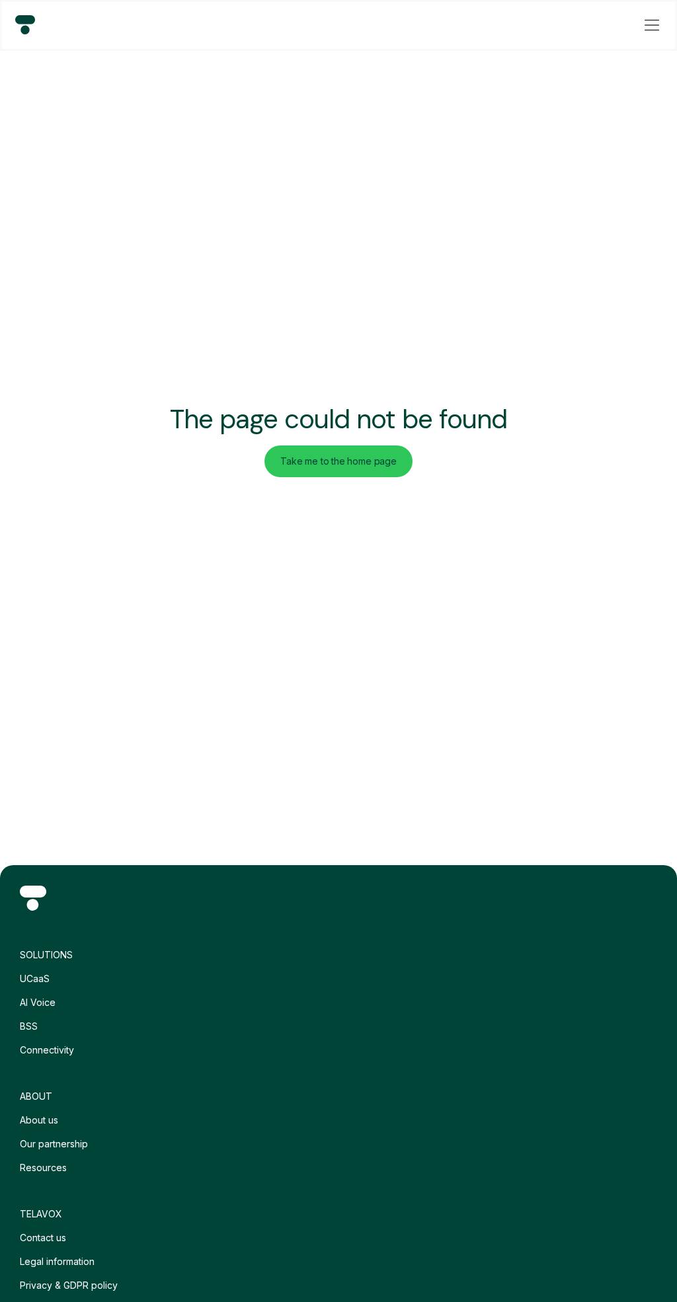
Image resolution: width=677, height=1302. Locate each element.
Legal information (57, 1261)
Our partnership (54, 1143)
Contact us (43, 1237)
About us (39, 1120)
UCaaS (35, 978)
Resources (43, 1167)
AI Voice (38, 1002)
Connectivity (47, 1049)
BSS (29, 1026)
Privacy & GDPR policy (69, 1285)
